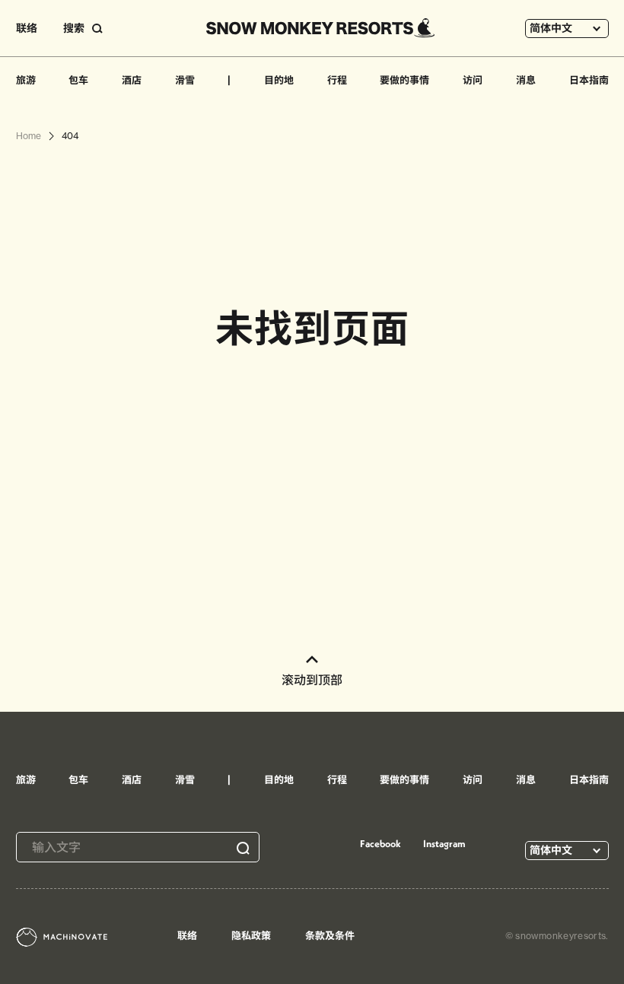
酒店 (132, 80)
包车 (78, 80)
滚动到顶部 (312, 679)
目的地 (279, 80)
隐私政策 (251, 935)
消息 (526, 80)
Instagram (444, 843)
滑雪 (185, 80)
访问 (472, 80)
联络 (26, 28)
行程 (337, 80)
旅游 (26, 80)
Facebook (380, 843)
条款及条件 (330, 935)
